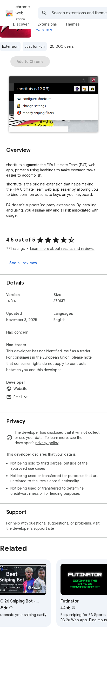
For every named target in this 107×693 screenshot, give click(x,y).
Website (20, 388)
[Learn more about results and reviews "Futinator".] (73, 607)
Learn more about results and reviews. (62, 248)
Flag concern (17, 332)
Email (18, 397)
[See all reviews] (23, 263)
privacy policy (46, 443)
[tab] (21, 24)
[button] (53, 104)
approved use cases (27, 468)
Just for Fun (35, 46)
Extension (10, 46)
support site (44, 528)
